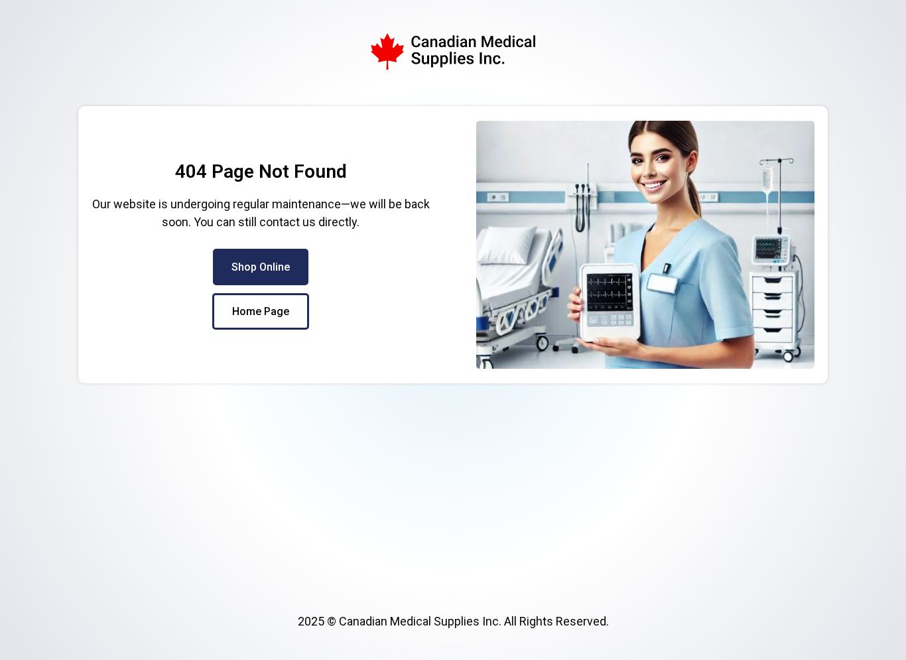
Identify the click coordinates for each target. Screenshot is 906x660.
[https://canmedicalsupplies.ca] (453, 51)
